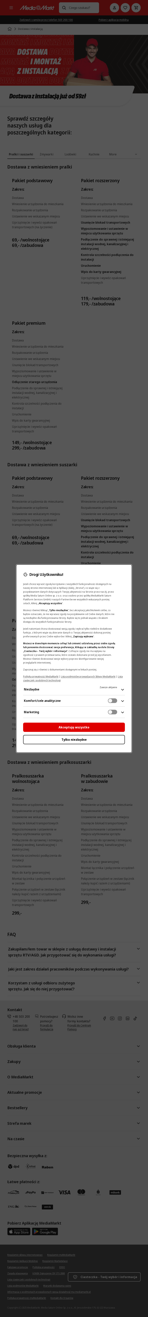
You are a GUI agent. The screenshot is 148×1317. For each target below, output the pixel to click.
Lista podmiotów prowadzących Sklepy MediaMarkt (88, 676)
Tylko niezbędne (74, 739)
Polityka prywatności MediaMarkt (40, 676)
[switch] (112, 700)
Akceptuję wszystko (74, 727)
